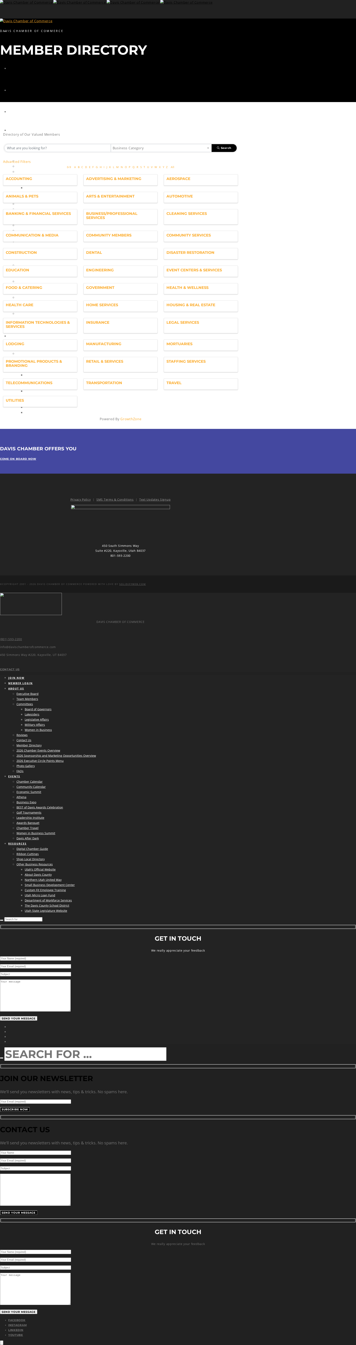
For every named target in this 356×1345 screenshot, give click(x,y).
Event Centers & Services (194, 270)
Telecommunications (29, 383)
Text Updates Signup (155, 499)
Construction (21, 252)
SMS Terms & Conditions (115, 499)
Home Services (102, 305)
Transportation (104, 383)
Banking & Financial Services (38, 213)
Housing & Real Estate (190, 305)
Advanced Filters (17, 161)
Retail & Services (104, 361)
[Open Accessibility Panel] (1, 1342)
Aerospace (178, 179)
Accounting (19, 179)
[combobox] (161, 148)
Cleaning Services (186, 213)
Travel (174, 383)
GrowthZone (130, 419)
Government (100, 287)
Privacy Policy (80, 499)
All (172, 167)
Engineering (100, 270)
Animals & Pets (22, 196)
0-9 (69, 167)
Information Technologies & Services (38, 324)
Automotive (179, 196)
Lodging (15, 344)
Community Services (188, 235)
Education (17, 270)
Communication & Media (32, 235)
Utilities (15, 400)
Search (226, 147)
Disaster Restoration (190, 252)
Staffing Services (186, 361)
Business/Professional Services (111, 215)
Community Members (108, 235)
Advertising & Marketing (113, 179)
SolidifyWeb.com (132, 584)
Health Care (19, 305)
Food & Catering (24, 287)
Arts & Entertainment (110, 196)
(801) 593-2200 (11, 639)
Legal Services (182, 322)
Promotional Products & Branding (34, 363)
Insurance (97, 322)
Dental (94, 252)
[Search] (1, 920)
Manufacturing (103, 344)
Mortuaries (179, 344)
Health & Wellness (187, 287)
